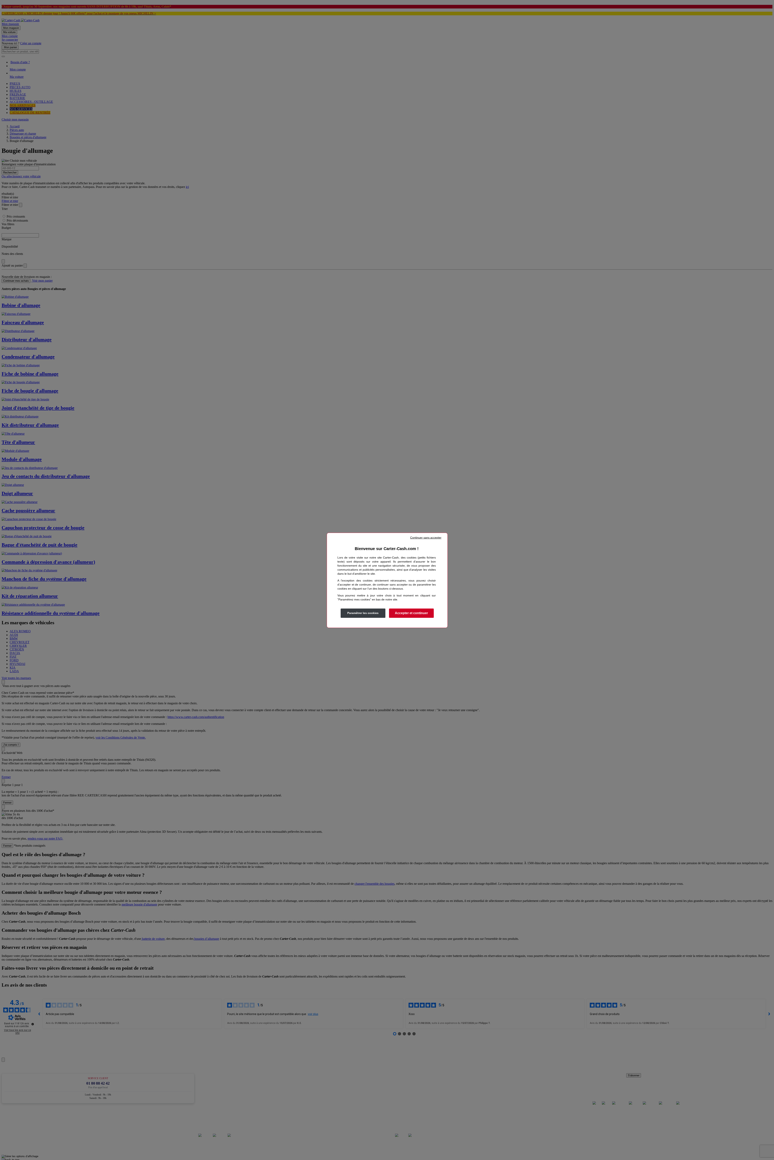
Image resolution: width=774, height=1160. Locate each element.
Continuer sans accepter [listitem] (425, 537)
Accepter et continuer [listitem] (411, 613)
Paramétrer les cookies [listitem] (363, 613)
